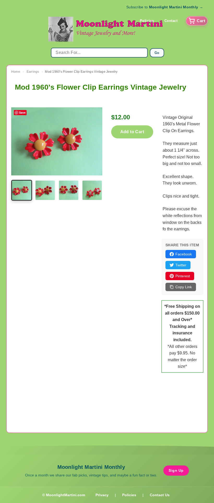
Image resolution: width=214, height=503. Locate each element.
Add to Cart (132, 132)
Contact (171, 21)
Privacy (102, 495)
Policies (147, 21)
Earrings (33, 71)
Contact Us (160, 495)
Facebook (183, 254)
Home (15, 71)
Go (156, 53)
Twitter (180, 265)
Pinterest (182, 276)
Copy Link (183, 287)
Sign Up (176, 470)
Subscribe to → (164, 7)
